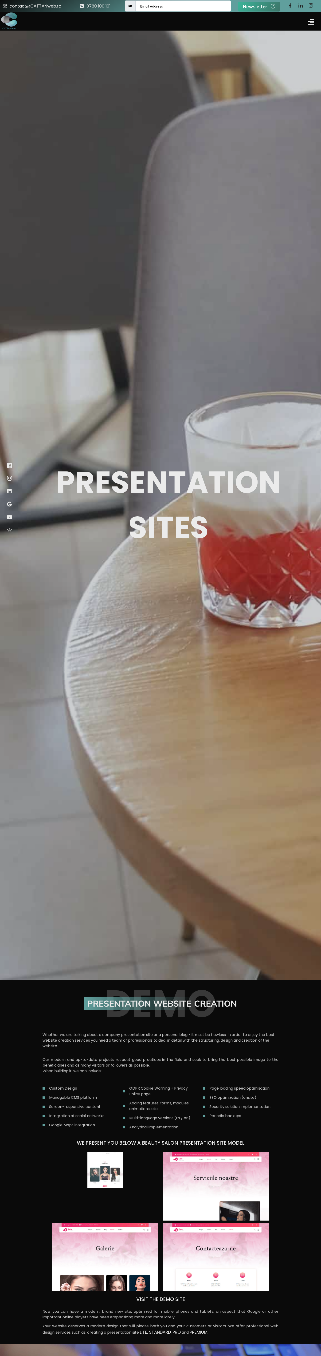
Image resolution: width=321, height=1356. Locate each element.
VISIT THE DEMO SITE (160, 1299)
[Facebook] (290, 5)
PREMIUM (198, 1332)
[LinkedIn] (300, 5)
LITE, (144, 1332)
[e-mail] (9, 532)
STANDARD (160, 1332)
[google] (9, 506)
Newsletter (255, 6)
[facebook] (9, 467)
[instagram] (310, 5)
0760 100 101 (98, 6)
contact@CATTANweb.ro (35, 6)
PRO (176, 1332)
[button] (308, 22)
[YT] (9, 519)
